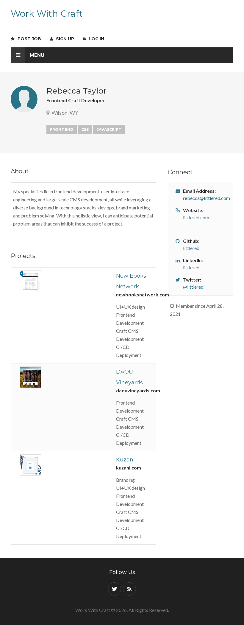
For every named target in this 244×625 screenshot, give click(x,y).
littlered (191, 248)
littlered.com (196, 217)
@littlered (193, 287)
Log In (95, 38)
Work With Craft (47, 13)
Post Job (28, 38)
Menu (36, 55)
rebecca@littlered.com (206, 198)
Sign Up (64, 38)
